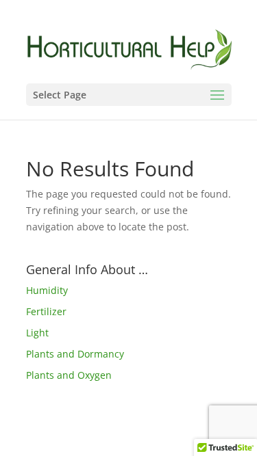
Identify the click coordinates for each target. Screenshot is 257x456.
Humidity (47, 290)
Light (37, 332)
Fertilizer (46, 311)
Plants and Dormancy (75, 353)
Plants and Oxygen (69, 374)
